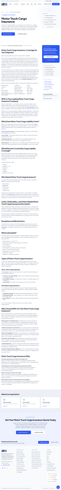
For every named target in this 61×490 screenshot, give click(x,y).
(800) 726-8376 (47, 4)
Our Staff (48, 453)
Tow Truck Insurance (36, 457)
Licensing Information (51, 470)
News (28, 4)
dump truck (11, 194)
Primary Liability (48, 81)
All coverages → (46, 89)
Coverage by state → (47, 98)
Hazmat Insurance (20, 468)
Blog (32, 4)
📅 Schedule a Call (50, 26)
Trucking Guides (50, 466)
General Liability (48, 86)
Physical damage (5, 131)
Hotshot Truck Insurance (36, 460)
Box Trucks (5, 185)
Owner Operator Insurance (37, 464)
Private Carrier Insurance (36, 466)
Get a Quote (55, 4)
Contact (39, 4)
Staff (35, 4)
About (10, 4)
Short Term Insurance (21, 466)
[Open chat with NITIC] (58, 487)
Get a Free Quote (7, 34)
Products (16, 4)
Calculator (23, 4)
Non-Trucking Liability (49, 84)
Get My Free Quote (23, 432)
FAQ (47, 460)
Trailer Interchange (49, 87)
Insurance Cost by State (51, 468)
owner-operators (31, 107)
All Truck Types (35, 468)
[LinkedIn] (2, 468)
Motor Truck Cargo (20, 453)
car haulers (4, 227)
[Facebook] (5, 468)
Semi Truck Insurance (36, 451)
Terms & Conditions (45, 488)
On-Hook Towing (20, 464)
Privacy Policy (52, 488)
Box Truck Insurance (36, 453)
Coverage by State (50, 464)
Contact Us (49, 462)
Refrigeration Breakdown (21, 470)
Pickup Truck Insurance (36, 462)
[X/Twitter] (7, 468)
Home (2, 12)
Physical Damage (48, 82)
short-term (6, 272)
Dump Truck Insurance (36, 455)
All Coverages (19, 472)
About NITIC (49, 451)
